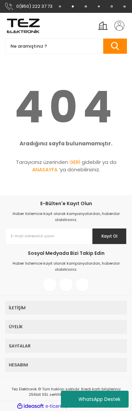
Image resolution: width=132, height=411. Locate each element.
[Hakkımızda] (60, 6)
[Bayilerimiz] (85, 6)
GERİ (74, 162)
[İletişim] (124, 6)
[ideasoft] (30, 406)
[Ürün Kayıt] (111, 6)
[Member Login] (117, 25)
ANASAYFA (45, 169)
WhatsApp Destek (99, 399)
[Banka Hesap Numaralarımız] (98, 6)
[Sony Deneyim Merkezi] (72, 6)
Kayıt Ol (109, 236)
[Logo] (23, 25)
